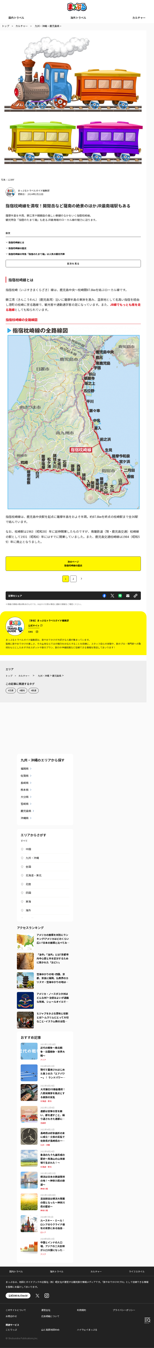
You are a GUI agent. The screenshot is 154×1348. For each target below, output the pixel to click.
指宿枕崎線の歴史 (17, 248)
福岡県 (25, 768)
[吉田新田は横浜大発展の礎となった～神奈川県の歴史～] (29, 1195)
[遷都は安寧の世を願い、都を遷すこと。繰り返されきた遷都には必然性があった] (29, 1108)
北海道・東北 (34, 875)
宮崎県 (25, 804)
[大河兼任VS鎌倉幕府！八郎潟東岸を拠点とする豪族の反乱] (29, 1086)
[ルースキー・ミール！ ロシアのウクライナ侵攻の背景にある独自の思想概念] (29, 1217)
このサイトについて (16, 1310)
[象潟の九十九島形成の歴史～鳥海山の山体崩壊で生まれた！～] (29, 1152)
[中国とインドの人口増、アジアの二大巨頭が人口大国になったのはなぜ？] (29, 1239)
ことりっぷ (11, 1329)
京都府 (43, 1123)
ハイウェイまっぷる (87, 1329)
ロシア (43, 1232)
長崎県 (25, 783)
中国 (28, 849)
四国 (28, 892)
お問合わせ (11, 1316)
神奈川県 (44, 1188)
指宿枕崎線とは (16, 242)
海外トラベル (78, 17)
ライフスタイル (137, 1271)
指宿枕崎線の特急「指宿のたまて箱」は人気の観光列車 (36, 253)
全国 (28, 866)
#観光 (22, 690)
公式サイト (33, 625)
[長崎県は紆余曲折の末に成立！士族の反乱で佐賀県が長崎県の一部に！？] (29, 1130)
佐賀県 (25, 776)
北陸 (28, 884)
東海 (28, 901)
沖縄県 (25, 818)
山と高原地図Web (50, 1329)
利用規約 (81, 1310)
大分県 (25, 797)
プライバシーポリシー (124, 1310)
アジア (43, 1059)
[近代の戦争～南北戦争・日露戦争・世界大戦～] (29, 1045)
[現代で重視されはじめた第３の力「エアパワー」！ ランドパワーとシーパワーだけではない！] (29, 1066)
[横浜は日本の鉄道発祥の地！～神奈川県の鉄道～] (29, 1174)
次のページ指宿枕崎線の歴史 (73, 563)
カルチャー (139, 17)
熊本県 (25, 790)
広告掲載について (50, 1316)
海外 (28, 910)
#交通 (10, 690)
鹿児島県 (26, 811)
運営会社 (45, 1310)
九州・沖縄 (32, 858)
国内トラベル (16, 17)
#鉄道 (33, 690)
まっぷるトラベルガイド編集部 (33, 190)
